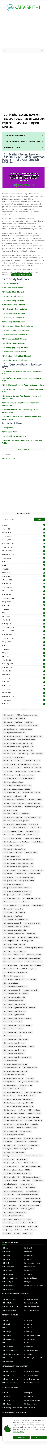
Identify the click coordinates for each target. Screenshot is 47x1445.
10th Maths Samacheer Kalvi (12, 768)
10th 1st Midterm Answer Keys (27, 715)
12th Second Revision (10, 1181)
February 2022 (23, 580)
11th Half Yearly (23, 870)
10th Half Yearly (23, 754)
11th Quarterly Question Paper (13, 884)
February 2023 (23, 536)
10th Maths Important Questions (28, 764)
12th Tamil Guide (8, 1195)
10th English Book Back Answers (28, 726)
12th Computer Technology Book (14, 1043)
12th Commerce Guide (30, 990)
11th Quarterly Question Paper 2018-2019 (16, 888)
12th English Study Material (33, 1092)
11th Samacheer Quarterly (31, 898)
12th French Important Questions (28, 1117)
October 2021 (23, 594)
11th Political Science (31, 1350)
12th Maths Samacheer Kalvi (12, 1138)
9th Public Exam (33, 1226)
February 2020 (23, 664)
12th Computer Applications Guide (14, 1011)
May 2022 (23, 569)
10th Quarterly (8, 775)
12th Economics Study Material (13, 1078)
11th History (28, 1343)
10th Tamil (6, 828)
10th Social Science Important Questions (16, 821)
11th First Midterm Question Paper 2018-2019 (18, 860)
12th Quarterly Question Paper (31, 1166)
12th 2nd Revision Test (10, 1307)
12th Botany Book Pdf (34, 955)
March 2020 (23, 660)
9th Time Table (27, 1233)
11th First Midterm (31, 853)
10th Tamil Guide (8, 835)
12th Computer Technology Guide (14, 1050)
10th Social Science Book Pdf (12, 817)
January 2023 (23, 540)
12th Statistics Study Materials (14, 351)
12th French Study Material (33, 1121)
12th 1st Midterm (37, 905)
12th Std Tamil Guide (26, 1184)
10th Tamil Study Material (32, 838)
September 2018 (23, 696)
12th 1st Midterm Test (9, 1310)
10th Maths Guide (9, 764)
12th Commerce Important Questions (15, 994)
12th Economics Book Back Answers (15, 1064)
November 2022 (23, 547)
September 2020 (23, 638)
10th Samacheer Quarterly (31, 793)
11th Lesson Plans (36, 870)
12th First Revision (9, 1110)
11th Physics (6, 1328)
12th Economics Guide (30, 1068)
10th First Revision (9, 754)
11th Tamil (5, 1320)
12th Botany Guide (9, 958)
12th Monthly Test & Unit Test (14, 436)
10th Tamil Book (36, 828)
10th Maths (6, 757)
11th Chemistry (29, 1328)
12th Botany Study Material (33, 962)
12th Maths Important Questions (13, 1135)
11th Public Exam (34, 874)
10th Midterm (7, 771)
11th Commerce (29, 1339)
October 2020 (23, 635)
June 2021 (23, 609)
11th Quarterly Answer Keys (24, 877)
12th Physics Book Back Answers (28, 1145)
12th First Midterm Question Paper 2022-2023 (18, 1106)
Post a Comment (8, 458)
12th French (21, 1110)
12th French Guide (9, 1117)
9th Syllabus (7, 1233)
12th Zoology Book (9, 1205)
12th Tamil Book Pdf (32, 1191)
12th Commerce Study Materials (15, 334)
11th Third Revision (9, 905)
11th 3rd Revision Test (31, 1379)
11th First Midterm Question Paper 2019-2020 (18, 863)
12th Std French (38, 1181)
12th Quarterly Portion (10, 1166)
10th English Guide (26, 729)
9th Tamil (17, 1233)
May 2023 (23, 525)
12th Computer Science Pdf (12, 1036)
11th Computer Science (32, 1335)
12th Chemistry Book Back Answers (31, 965)
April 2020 (23, 656)
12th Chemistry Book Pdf (11, 969)
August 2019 (23, 678)
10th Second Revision (10, 810)
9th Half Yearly (8, 1223)
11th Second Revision (10, 902)
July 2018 (23, 704)
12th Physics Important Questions (14, 1152)
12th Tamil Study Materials (12, 287)
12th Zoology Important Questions (14, 1212)
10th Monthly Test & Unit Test (12, 1408)
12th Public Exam (8, 1159)
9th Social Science (30, 1230)
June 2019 (23, 685)
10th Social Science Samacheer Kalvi (14, 824)
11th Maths (28, 1324)
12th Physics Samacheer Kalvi (12, 1156)
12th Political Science (31, 1278)
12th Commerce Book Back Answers (15, 987)
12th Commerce (30, 979)
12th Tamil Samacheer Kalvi (12, 1198)
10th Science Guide (9, 803)
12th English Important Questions (14, 1089)
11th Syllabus (24, 902)
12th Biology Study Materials (13, 313)
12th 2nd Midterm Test (31, 1310)
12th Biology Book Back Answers (28, 937)
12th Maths (34, 1124)
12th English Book (9, 1082)
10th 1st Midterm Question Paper (14, 718)
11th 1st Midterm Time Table (12, 853)
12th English (30, 1078)
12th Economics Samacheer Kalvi (13, 1075)
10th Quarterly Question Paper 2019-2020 (16, 785)
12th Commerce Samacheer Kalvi (14, 997)
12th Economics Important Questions (15, 1071)
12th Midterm (7, 1142)
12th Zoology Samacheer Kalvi (13, 1216)
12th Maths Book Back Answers (27, 1128)
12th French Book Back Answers (13, 1113)
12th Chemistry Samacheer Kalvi (13, 976)
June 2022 (23, 565)
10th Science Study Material (34, 807)
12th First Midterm (9, 1096)
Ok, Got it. (38, 1437)
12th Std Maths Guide (10, 1184)
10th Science (7, 796)
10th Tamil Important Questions (27, 835)
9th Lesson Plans (21, 1223)
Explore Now (21, 1437)
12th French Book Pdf (34, 1113)
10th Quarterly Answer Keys (24, 775)
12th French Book (34, 1110)
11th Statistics (29, 1347)
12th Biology (31, 934)
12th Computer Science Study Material (15, 1039)
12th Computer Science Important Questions (17, 1032)
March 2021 (23, 620)
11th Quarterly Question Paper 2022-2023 (16, 895)
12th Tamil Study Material (32, 1198)
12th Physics (33, 1142)
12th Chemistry (29, 1255)
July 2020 (23, 645)
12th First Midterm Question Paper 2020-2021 (18, 1103)
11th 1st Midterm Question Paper (14, 849)
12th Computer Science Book (12, 1022)
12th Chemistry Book (10, 965)
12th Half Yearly (8, 1124)
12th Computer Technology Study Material (17, 1057)
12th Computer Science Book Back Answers (17, 1025)
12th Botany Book (20, 951)
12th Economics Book (10, 1061)
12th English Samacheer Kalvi (12, 1092)
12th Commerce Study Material (13, 1001)
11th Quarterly (8, 877)
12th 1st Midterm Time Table (12, 916)
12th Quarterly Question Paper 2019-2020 (16, 1170)
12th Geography (7, 1274)
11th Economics (7, 1343)
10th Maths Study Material (32, 768)
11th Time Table (24, 905)
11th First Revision (9, 870)
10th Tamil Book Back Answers (13, 831)
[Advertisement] (22, 31)
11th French (6, 1324)
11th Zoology (6, 1335)
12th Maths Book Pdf (10, 1131)
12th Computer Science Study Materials (17, 326)
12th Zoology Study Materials (13, 322)
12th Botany (7, 951)
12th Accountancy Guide (32, 923)
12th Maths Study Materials (13, 300)
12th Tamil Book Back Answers (13, 1191)
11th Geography (7, 1347)
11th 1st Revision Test (31, 1375)
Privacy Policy (18, 1431)
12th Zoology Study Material (12, 1219)
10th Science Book (20, 796)
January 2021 (23, 624)
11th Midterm (7, 874)
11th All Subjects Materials (11, 1354)
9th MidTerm (7, 1226)
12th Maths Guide (25, 1131)
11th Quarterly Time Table (11, 898)
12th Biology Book (9, 937)
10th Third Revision (9, 842)
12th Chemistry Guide (29, 969)
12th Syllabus (7, 427)
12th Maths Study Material (32, 1138)
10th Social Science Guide (33, 817)
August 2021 (23, 602)
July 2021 (23, 605)
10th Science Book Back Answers (13, 800)
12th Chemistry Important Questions (15, 972)
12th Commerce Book (10, 983)
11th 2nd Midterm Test (31, 1383)
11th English (28, 1320)
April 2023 (23, 529)
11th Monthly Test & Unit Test (34, 1358)
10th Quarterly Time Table (11, 793)
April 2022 (23, 573)
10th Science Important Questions (29, 803)
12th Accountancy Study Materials (15, 330)
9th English (27, 1219)
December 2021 (23, 587)
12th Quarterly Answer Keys (12, 1163)
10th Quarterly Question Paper (13, 782)
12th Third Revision (9, 1202)
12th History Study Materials (13, 343)
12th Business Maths (9, 1278)
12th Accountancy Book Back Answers (15, 920)
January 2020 (23, 667)
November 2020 (23, 631)
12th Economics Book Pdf (11, 1068)
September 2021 (23, 598)
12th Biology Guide (27, 941)
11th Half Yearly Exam (31, 1371)
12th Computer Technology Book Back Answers (18, 1046)
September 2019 (23, 675)
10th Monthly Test (20, 771)
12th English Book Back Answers (28, 1082)
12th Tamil (18, 1188)
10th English (28, 722)
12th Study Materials (10, 283)
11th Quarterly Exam (10, 881)
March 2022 (23, 576)
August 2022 (23, 558)
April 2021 (23, 616)
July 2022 (23, 562)
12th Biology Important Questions (14, 944)
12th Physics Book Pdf (10, 1149)
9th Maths (32, 1223)
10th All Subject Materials (32, 1400)
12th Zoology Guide (27, 1209)
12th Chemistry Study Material (13, 979)
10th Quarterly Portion (26, 778)
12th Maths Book (8, 1128)
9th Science (18, 1230)
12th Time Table (24, 1202)
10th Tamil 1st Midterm (20, 828)
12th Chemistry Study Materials (14, 309)
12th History (28, 1270)
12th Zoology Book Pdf (10, 1209)
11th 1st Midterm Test (9, 1383)
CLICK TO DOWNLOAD (21, 275)
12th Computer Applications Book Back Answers (19, 1008)
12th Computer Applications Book (14, 1004)
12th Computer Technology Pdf (13, 1054)
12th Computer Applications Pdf (13, 1015)
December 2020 (23, 627)
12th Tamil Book (29, 1188)
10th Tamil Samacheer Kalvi (12, 838)
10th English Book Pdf (10, 729)
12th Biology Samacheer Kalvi (12, 948)
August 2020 (23, 642)
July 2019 (23, 682)
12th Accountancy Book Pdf (12, 923)
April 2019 (23, 689)
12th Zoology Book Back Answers (29, 1205)
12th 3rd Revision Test (31, 1307)
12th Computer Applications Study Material (17, 1018)
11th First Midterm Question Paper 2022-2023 (18, 867)
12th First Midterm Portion (26, 1096)
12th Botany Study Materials (13, 317)
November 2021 (23, 591)
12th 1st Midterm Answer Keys (13, 909)
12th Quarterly (21, 1159)
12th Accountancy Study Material (13, 934)
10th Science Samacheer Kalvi (12, 807)
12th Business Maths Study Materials (16, 356)
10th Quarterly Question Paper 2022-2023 (16, 789)
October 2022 (23, 551)
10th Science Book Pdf (34, 800)
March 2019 (23, 693)
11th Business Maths (9, 1350)
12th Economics (7, 1270)
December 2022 (23, 544)
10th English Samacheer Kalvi (12, 736)
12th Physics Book (9, 1145)
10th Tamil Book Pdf (32, 831)
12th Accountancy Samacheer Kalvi (14, 930)
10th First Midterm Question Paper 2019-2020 (18, 743)
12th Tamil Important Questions (27, 1195)
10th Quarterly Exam (10, 778)
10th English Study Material (33, 736)
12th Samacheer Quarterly (31, 1177)
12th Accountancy (8, 1267)
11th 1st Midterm (37, 842)
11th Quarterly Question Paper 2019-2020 (16, 891)
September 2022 (23, 554)
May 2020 (23, 653)
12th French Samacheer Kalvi (12, 1121)
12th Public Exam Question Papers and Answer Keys (23, 385)
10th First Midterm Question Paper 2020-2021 (18, 747)
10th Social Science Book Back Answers (16, 814)
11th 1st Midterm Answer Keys (13, 845)
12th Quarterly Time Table (11, 1177)
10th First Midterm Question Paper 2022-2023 (18, 750)
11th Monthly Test (20, 874)
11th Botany (28, 1332)
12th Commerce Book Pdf (11, 990)
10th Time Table (24, 842)
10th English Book (9, 726)
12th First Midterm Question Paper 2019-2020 (18, 1099)
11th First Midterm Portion (11, 856)
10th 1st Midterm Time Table (12, 722)
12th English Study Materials (13, 292)
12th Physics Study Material (33, 1156)
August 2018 (23, 700)
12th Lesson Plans (9, 432)
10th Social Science (8, 1400)
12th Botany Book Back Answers (13, 955)
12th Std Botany (25, 1181)
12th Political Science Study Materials (16, 360)
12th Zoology (36, 1202)
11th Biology (6, 1332)
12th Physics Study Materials (13, 305)
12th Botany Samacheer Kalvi (12, 962)
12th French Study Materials (13, 296)
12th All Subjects (7, 1282)
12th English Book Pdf (10, 1085)
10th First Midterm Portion (26, 740)
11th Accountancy (8, 1339)
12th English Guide (26, 1085)
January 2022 (23, 584)
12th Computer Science (32, 1263)
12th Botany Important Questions (29, 958)
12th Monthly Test (20, 1142)
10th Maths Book (18, 757)
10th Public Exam (34, 771)
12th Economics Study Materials (14, 339)
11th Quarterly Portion (26, 881)
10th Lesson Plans (36, 754)
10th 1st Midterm (8, 715)
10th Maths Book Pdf (33, 761)
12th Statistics (29, 1274)
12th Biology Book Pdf (10, 941)
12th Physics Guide (26, 1149)
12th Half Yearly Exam (31, 1299)
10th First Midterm (9, 740)
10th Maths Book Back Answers (13, 761)
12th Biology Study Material (34, 948)
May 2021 (23, 613)
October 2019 (23, 671)
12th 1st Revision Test (31, 1303)
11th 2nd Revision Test (10, 1379)
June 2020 (23, 649)
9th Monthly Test (19, 1226)
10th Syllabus (33, 824)
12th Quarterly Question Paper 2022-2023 (16, 1173)
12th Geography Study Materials (15, 347)
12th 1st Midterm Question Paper (14, 912)
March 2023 (23, 533)
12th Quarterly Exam (30, 1163)
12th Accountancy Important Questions (16, 927)
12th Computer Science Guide (13, 1029)
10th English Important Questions (14, 733)
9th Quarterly (7, 1230)
